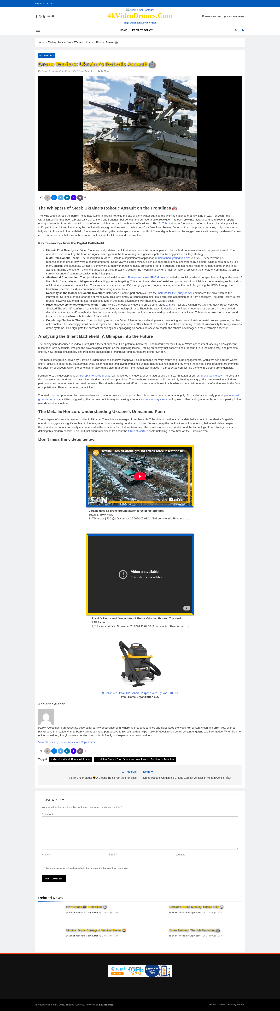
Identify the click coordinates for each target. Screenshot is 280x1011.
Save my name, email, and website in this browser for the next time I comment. (87, 868)
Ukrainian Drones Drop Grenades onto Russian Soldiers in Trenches (135, 759)
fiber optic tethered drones (94, 375)
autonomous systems (154, 399)
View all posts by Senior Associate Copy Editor (66, 742)
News (222, 1004)
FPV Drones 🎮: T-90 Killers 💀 (86, 906)
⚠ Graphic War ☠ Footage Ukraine (70, 759)
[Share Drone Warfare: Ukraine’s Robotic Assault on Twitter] (60, 197)
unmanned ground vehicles (174, 258)
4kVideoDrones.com (140, 16)
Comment (48, 814)
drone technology (211, 375)
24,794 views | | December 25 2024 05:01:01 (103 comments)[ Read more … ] (140, 518)
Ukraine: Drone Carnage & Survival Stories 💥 (96, 930)
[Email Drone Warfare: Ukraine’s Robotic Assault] (73, 197)
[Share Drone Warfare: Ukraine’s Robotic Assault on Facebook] (54, 197)
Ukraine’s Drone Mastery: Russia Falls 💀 (196, 906)
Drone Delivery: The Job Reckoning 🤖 (194, 930)
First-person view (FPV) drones (147, 277)
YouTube (163, 223)
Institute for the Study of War (175, 293)
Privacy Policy (142, 30)
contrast (55, 395)
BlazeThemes (106, 1004)
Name (46, 854)
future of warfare (138, 431)
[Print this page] (80, 197)
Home (123, 30)
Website (180, 854)
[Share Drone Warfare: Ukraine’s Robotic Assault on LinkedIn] (67, 197)
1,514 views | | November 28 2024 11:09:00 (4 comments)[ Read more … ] (140, 626)
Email (113, 854)
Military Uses (46, 56)
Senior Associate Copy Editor (56, 71)
